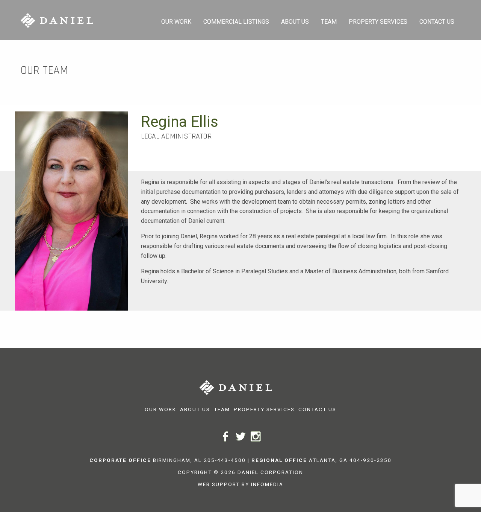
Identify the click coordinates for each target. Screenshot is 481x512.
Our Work (176, 21)
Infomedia (267, 484)
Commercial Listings (236, 21)
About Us (295, 21)
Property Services (378, 21)
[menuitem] (176, 20)
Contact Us (436, 21)
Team (329, 21)
